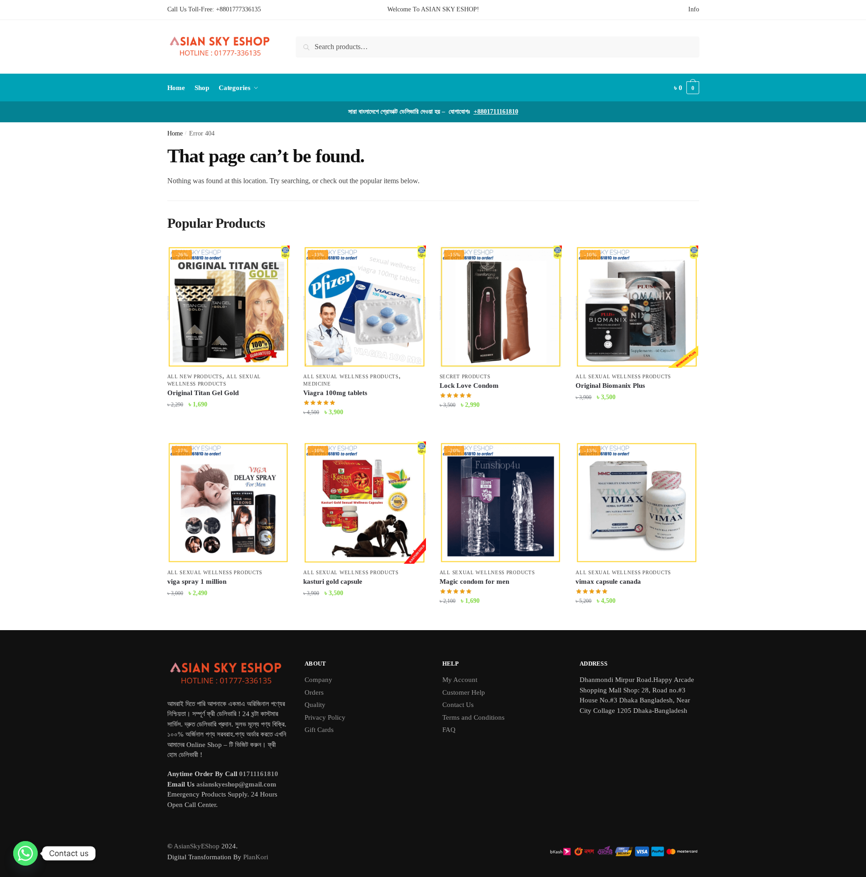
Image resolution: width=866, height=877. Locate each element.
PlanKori (255, 857)
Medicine (317, 383)
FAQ (449, 729)
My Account (459, 679)
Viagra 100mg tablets (335, 392)
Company (318, 679)
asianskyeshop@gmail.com (236, 784)
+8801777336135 (238, 9)
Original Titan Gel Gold (203, 392)
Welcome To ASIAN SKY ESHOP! (433, 9)
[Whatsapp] (25, 853)
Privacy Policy (325, 717)
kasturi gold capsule (332, 581)
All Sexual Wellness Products (351, 376)
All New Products (194, 376)
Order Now (228, 430)
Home (175, 133)
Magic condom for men (474, 581)
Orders (314, 692)
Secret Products (465, 376)
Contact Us (458, 704)
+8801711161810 (496, 111)
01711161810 (258, 773)
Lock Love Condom (469, 385)
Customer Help (463, 692)
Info (693, 9)
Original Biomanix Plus (610, 385)
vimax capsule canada (608, 581)
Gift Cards (319, 729)
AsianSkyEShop (197, 846)
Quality (315, 704)
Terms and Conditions (473, 717)
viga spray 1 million (196, 581)
